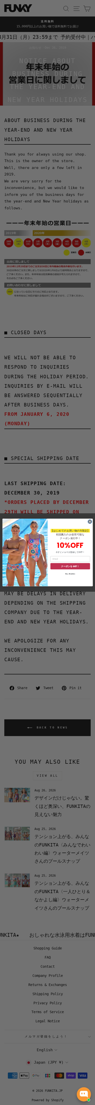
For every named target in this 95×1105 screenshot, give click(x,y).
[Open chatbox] (84, 1094)
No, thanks (70, 574)
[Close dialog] (90, 522)
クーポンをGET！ (70, 566)
